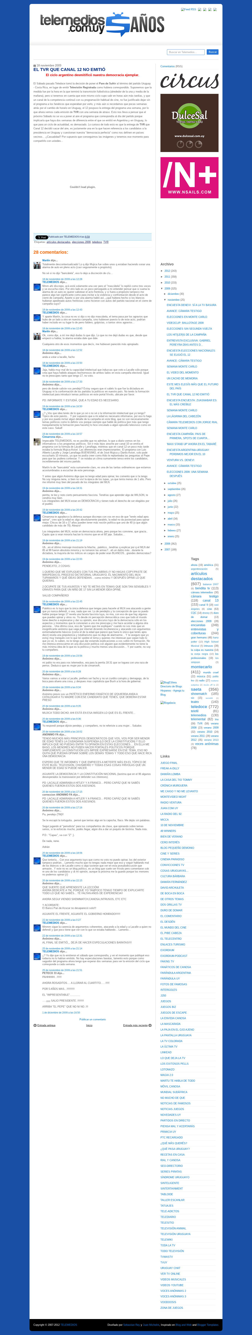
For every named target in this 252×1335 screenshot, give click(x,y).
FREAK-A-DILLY (169, 768)
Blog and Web (184, 1324)
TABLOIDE (166, 1194)
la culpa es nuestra (202, 649)
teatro (195, 701)
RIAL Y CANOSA (170, 1160)
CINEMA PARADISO (172, 859)
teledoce (97, 242)
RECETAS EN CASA (172, 1154)
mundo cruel (211, 672)
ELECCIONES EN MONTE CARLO (187, 316)
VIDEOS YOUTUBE (171, 1285)
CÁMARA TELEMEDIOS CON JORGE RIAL (192, 422)
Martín (46, 260)
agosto (172, 495)
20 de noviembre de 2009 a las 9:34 (61, 687)
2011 (168, 276)
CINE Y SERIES (170, 853)
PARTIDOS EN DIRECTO (175, 1120)
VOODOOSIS (168, 1302)
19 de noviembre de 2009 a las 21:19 (62, 540)
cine (209, 608)
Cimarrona (48, 436)
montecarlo (201, 666)
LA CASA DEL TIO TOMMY (176, 779)
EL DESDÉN (167, 921)
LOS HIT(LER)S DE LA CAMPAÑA (187, 334)
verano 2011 (198, 735)
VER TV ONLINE (170, 1273)
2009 (168, 288)
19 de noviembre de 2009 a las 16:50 (62, 406)
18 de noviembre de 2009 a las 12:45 (62, 328)
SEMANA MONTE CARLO (182, 366)
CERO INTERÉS (170, 842)
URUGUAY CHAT (170, 1268)
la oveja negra (199, 654)
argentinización (199, 569)
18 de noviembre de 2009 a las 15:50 (62, 363)
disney (205, 613)
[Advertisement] (190, 228)
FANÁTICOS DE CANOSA (175, 967)
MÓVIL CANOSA (170, 1086)
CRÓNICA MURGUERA (173, 785)
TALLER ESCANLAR (172, 1200)
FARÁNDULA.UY (170, 978)
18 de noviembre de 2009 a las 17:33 (62, 381)
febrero (172, 530)
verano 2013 (211, 740)
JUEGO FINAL (168, 762)
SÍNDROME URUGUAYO (174, 1177)
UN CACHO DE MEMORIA (182, 378)
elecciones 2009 (81, 242)
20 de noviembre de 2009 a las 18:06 (62, 853)
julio (170, 500)
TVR (105, 242)
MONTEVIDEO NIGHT (173, 796)
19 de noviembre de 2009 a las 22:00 (62, 559)
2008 (168, 543)
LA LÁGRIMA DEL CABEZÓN (184, 416)
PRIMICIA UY (168, 1131)
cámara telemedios (202, 592)
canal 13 (211, 600)
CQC (193, 612)
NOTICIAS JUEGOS (172, 1109)
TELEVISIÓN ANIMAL (173, 1228)
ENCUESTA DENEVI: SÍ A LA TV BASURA (191, 305)
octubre (172, 483)
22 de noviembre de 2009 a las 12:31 (62, 935)
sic (192, 697)
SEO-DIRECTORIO (171, 1165)
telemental (198, 719)
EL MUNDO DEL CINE (173, 927)
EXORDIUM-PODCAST (173, 955)
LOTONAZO (167, 1069)
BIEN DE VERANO (171, 836)
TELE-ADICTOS (169, 1211)
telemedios (198, 715)
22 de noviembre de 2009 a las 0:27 (61, 920)
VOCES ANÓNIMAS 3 (173, 1296)
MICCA (164, 819)
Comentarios (167, 66)
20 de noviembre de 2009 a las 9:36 (61, 718)
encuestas (198, 625)
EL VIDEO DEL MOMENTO (183, 372)
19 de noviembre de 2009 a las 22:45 (62, 601)
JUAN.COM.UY (169, 808)
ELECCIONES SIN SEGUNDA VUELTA (189, 328)
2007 (168, 549)
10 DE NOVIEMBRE (172, 825)
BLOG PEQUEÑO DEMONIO (177, 847)
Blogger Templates (208, 1324)
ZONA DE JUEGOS (171, 1307)
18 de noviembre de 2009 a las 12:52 (62, 350)
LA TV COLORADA (171, 1041)
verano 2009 (211, 727)
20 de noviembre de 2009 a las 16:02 (62, 731)
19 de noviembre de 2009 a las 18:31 (62, 488)
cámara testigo (205, 596)
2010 (168, 282)
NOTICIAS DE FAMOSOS (175, 1103)
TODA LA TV (167, 1245)
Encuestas (127, 53)
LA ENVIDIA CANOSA (173, 1018)
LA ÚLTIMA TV (168, 1046)
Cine (111, 53)
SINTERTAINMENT (171, 1188)
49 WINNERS (168, 830)
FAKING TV (167, 961)
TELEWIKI (166, 1239)
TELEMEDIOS (50, 282)
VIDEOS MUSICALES (173, 1279)
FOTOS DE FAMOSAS (173, 984)
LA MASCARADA (170, 1023)
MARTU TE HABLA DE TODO (177, 1080)
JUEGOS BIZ (168, 1007)
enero (171, 536)
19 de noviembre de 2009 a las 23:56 (62, 655)
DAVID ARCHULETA (172, 887)
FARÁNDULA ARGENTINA (175, 972)
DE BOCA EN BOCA (172, 893)
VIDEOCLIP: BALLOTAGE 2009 (185, 322)
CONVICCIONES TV (172, 865)
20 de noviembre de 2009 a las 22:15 (62, 880)
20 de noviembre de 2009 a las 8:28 (61, 671)
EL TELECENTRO (171, 938)
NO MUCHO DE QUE (172, 1097)
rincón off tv (209, 685)
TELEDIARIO (168, 1217)
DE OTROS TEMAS (172, 899)
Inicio (89, 1025)
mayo (171, 512)
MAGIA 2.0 (166, 1075)
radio (202, 680)
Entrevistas (84, 53)
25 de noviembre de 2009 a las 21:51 (62, 970)
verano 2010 (204, 731)
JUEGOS (165, 1001)
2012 (168, 270)
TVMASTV (166, 1256)
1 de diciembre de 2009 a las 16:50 (61, 1012)
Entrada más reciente (135, 1025)
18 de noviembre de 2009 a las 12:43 (62, 309)
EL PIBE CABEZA (171, 933)
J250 (163, 995)
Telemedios (152, 53)
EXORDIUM (167, 950)
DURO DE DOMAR (171, 910)
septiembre (174, 489)
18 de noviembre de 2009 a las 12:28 (62, 279)
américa (208, 564)
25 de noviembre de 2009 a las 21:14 (62, 948)
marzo (172, 524)
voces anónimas (207, 743)
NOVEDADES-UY (170, 1114)
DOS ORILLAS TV (171, 904)
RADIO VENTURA (171, 802)
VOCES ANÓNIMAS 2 (173, 1290)
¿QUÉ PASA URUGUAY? (175, 1148)
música (201, 676)
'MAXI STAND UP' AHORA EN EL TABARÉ (191, 444)
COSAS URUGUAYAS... (174, 870)
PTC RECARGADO (171, 1137)
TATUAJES (166, 1205)
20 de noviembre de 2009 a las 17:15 (62, 791)
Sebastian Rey (131, 1324)
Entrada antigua (46, 1025)
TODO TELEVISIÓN (172, 1251)
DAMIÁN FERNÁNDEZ (173, 882)
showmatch (199, 693)
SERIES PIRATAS (171, 1171)
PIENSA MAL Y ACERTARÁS (177, 1126)
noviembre (174, 299)
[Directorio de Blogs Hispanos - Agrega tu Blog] (174, 694)
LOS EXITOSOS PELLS (174, 1063)
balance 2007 (211, 584)
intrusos (208, 645)
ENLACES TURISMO (172, 944)
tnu (217, 719)
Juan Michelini (151, 1324)
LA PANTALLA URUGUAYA (176, 1035)
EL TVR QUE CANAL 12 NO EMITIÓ (188, 394)
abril (170, 518)
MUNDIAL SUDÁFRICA (173, 1092)
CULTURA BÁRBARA (172, 876)
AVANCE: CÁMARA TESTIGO (184, 311)
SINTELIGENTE (169, 1183)
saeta (196, 689)
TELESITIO (167, 1222)
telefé (195, 711)
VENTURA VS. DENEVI (180, 460)
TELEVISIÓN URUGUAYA (175, 1234)
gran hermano (199, 637)
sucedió (209, 698)
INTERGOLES (168, 989)
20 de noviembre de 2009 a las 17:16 (62, 807)
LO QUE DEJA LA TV (172, 1058)
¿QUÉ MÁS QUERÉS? (173, 1143)
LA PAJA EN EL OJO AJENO (177, 1029)
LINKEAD (165, 1052)
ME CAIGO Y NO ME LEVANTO (179, 791)
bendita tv (202, 588)
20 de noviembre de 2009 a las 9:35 (61, 706)
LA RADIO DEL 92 (171, 814)
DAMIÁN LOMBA (170, 774)
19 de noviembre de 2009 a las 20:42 (62, 509)
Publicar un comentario (93, 1019)
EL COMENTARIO (171, 916)
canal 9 (203, 604)
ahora (194, 564)
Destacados (49, 53)
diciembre (174, 293)
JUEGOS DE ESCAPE (173, 1012)
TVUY (163, 1262)
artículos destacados (58, 242)
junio (171, 506)
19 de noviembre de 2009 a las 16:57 (62, 434)
